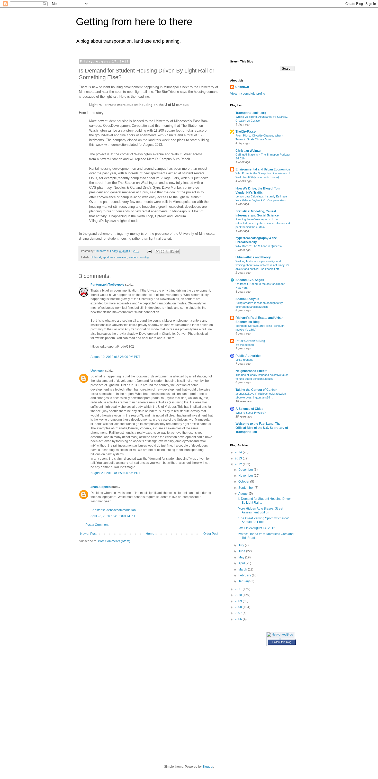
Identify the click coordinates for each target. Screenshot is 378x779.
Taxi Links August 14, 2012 (256, 528)
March (243, 569)
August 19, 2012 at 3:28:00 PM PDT (115, 357)
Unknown (97, 371)
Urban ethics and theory (253, 257)
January (244, 581)
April (242, 563)
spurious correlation (115, 257)
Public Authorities (249, 356)
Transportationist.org (251, 113)
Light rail (96, 257)
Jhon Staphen (101, 487)
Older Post (210, 534)
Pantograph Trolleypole (107, 284)
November (246, 475)
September (246, 488)
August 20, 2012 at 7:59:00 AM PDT (115, 473)
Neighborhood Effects (251, 371)
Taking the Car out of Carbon (256, 390)
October (244, 481)
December (246, 470)
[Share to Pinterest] (177, 251)
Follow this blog (281, 642)
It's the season (245, 344)
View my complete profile (247, 93)
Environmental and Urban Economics (263, 169)
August (243, 493)
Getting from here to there (134, 21)
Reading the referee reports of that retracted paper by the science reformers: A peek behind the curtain (263, 223)
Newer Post (88, 534)
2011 (239, 589)
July (241, 545)
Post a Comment (97, 525)
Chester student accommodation (113, 510)
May (241, 557)
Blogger (207, 766)
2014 (239, 452)
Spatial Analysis (247, 299)
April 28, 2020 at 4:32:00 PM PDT (114, 516)
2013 (239, 458)
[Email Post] (149, 250)
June (242, 551)
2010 (239, 595)
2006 (239, 619)
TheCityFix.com (247, 131)
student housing (139, 257)
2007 (239, 613)
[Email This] (157, 251)
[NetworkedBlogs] (280, 639)
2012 (239, 464)
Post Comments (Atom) (114, 541)
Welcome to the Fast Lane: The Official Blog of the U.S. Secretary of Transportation (262, 428)
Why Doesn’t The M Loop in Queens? (259, 246)
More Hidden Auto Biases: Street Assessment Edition (260, 510)
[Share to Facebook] (172, 251)
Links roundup (244, 359)
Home (150, 534)
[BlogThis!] (162, 251)
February (245, 575)
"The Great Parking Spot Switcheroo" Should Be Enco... (263, 520)
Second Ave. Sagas (250, 280)
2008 (239, 607)
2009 (239, 601)
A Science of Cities (249, 409)
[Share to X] (167, 251)
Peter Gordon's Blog (250, 341)
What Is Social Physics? (251, 412)
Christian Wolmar (248, 150)
